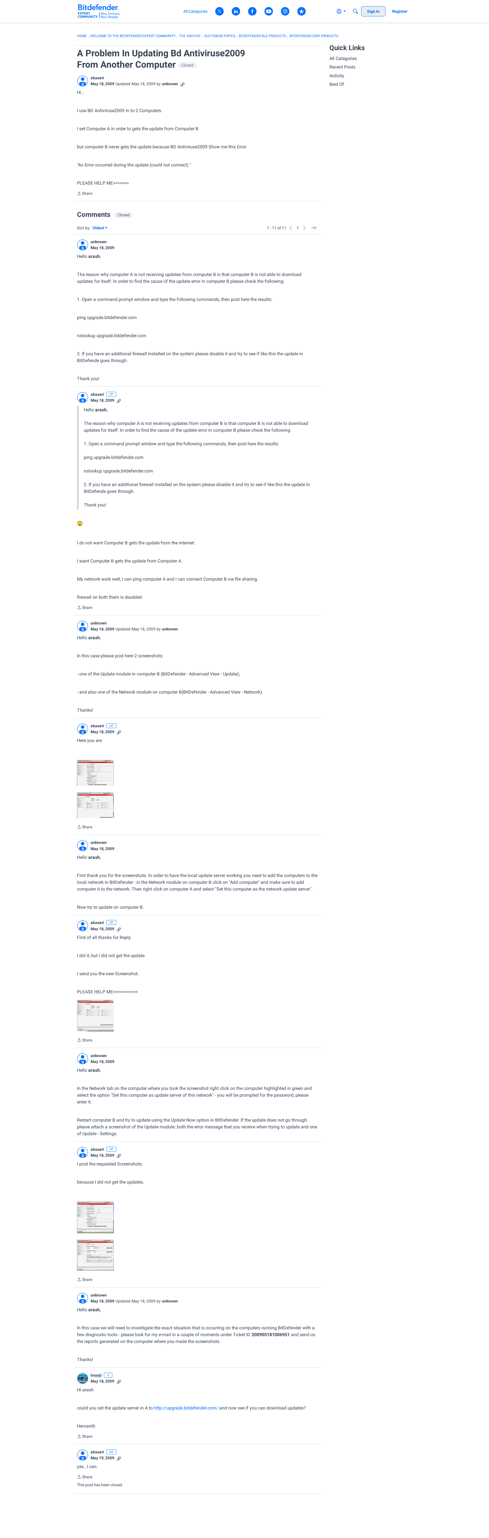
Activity (336, 75)
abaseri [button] (97, 78)
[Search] (355, 11)
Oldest (99, 228)
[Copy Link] (182, 84)
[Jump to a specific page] (313, 227)
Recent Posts (342, 67)
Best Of (336, 84)
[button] (82, 81)
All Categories (343, 58)
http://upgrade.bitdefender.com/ (186, 1408)
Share (84, 194)
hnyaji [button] (96, 1375)
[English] (99, 11)
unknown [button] (170, 84)
